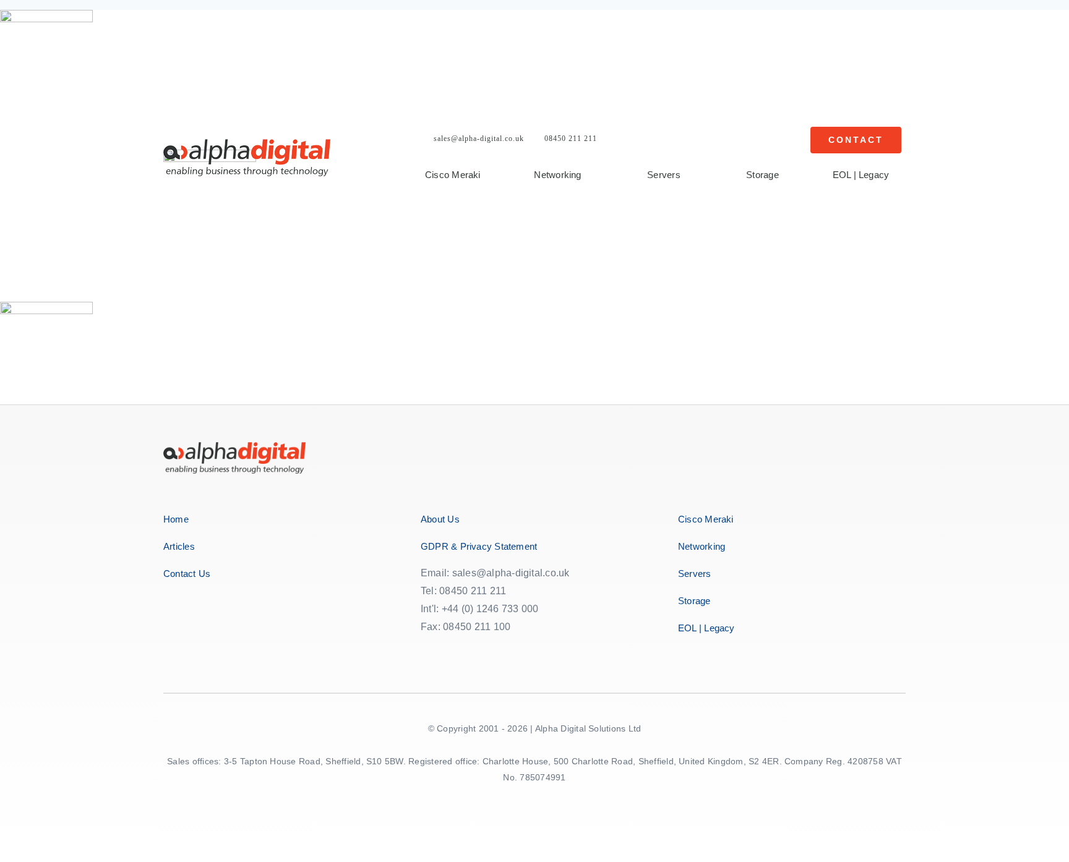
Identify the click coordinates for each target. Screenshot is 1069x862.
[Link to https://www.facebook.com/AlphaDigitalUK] (428, 650)
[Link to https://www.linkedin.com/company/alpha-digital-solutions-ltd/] (510, 650)
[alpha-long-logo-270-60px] (246, 144)
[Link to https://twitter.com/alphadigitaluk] (456, 650)
